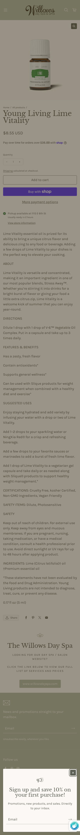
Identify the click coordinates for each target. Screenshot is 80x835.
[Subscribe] (70, 819)
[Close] (73, 773)
